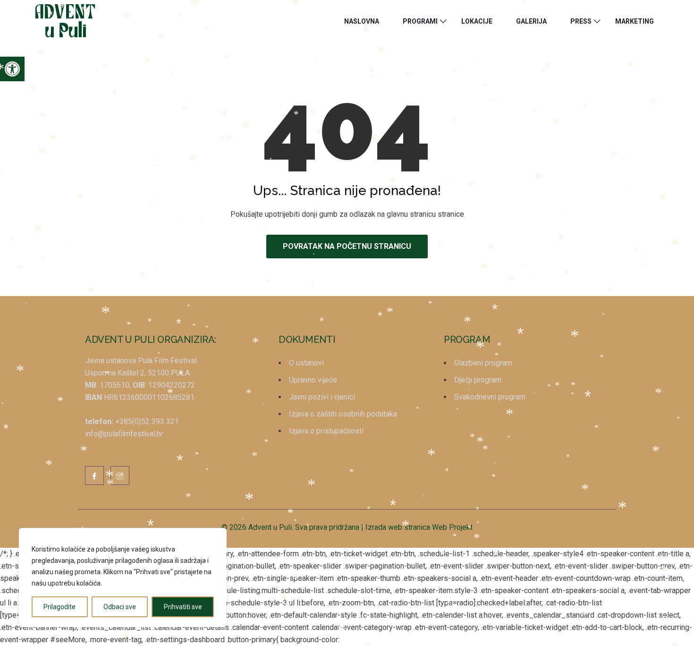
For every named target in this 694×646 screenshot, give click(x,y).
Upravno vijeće (313, 379)
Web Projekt (452, 527)
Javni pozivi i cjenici (322, 396)
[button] (12, 69)
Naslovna (361, 21)
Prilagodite (59, 607)
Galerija (531, 21)
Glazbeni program (483, 362)
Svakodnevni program (489, 396)
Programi (420, 21)
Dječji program (477, 379)
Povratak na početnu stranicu (347, 246)
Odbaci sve (119, 607)
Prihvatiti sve (183, 607)
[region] (123, 577)
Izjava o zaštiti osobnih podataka (343, 413)
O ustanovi (306, 362)
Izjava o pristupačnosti (326, 430)
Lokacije (476, 21)
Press (581, 21)
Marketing (634, 21)
